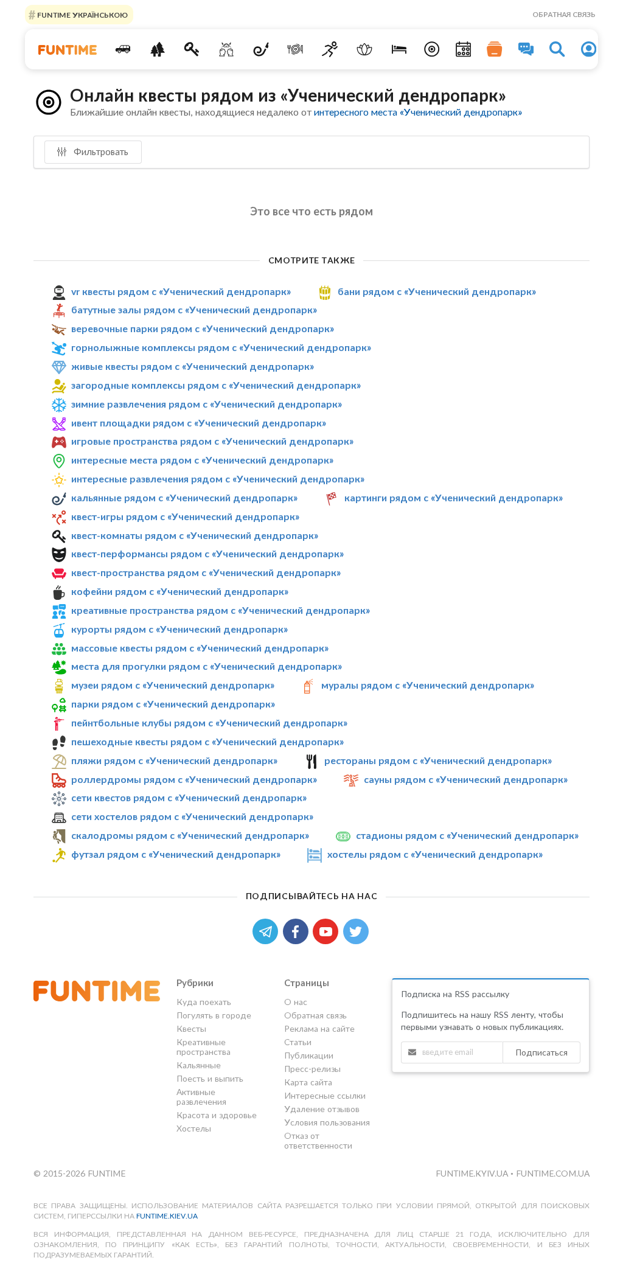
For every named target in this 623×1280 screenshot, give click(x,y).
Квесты (191, 1028)
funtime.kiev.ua (167, 1215)
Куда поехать (203, 1002)
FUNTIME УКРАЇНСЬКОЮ (81, 14)
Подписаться (541, 1052)
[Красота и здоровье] (364, 49)
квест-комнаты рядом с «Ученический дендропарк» (194, 535)
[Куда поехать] (122, 49)
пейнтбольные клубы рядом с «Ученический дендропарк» (209, 722)
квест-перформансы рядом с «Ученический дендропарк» (207, 553)
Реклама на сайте (319, 1028)
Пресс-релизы (312, 1068)
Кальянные (198, 1065)
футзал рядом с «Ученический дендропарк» (175, 854)
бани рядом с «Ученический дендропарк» (437, 291)
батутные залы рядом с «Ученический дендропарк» (194, 309)
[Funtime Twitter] (357, 930)
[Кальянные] (260, 49)
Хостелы (193, 1128)
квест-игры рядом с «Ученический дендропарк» (185, 516)
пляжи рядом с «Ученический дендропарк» (174, 760)
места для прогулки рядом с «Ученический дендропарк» (206, 666)
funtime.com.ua (553, 1173)
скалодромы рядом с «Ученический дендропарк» (190, 835)
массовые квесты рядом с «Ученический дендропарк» (200, 647)
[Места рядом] (432, 49)
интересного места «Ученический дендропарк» (418, 111)
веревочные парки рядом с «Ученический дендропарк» (202, 328)
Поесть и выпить (209, 1078)
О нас (295, 1002)
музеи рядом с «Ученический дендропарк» (172, 684)
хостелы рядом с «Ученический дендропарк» (435, 854)
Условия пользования (327, 1122)
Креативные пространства (203, 1047)
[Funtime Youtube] (328, 930)
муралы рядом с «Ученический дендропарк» (427, 684)
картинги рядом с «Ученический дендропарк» (453, 497)
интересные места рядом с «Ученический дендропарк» (202, 459)
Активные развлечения (201, 1097)
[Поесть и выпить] (295, 49)
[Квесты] (191, 49)
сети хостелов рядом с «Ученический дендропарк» (192, 816)
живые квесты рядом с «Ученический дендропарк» (192, 366)
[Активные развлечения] (330, 49)
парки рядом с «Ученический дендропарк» (173, 703)
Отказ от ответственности (318, 1140)
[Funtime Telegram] (267, 930)
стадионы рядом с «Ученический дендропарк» (467, 835)
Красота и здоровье (216, 1115)
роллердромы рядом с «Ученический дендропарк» (194, 779)
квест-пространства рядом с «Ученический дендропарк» (206, 572)
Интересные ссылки (325, 1095)
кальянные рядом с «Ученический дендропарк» (184, 497)
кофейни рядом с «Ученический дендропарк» (179, 591)
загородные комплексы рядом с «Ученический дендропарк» (216, 385)
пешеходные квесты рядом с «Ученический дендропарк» (207, 741)
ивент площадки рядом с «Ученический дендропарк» (198, 422)
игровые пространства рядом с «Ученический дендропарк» (212, 441)
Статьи (298, 1042)
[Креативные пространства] (226, 49)
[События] (464, 49)
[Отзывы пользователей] (526, 49)
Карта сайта (308, 1082)
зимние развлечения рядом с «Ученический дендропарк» (206, 403)
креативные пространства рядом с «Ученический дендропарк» (220, 610)
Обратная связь (564, 14)
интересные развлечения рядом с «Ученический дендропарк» (217, 478)
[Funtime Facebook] (298, 930)
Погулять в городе (213, 1015)
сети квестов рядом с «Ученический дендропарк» (189, 797)
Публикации (308, 1055)
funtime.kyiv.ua (473, 1173)
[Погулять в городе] (157, 49)
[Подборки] (495, 49)
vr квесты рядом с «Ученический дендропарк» (181, 291)
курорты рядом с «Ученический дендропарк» (179, 629)
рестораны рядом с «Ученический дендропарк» (438, 760)
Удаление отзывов (322, 1109)
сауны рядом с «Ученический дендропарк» (466, 779)
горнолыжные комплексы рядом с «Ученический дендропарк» (221, 347)
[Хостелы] (398, 49)
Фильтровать (99, 151)
